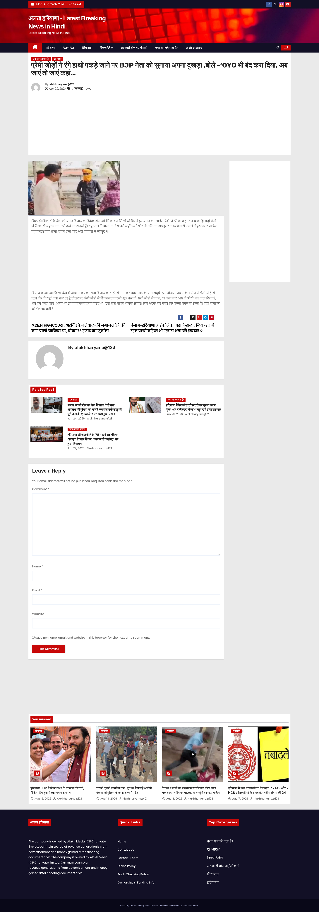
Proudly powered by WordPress (139, 905)
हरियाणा (50, 48)
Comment (40, 489)
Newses (174, 905)
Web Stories (194, 48)
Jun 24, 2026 (76, 418)
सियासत (87, 48)
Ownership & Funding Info (136, 882)
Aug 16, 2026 (43, 798)
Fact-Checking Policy (133, 874)
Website (38, 614)
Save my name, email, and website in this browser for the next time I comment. (92, 637)
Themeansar (191, 905)
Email (37, 590)
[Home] (35, 48)
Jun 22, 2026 (76, 448)
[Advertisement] (142, 124)
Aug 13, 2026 (109, 798)
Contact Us (126, 849)
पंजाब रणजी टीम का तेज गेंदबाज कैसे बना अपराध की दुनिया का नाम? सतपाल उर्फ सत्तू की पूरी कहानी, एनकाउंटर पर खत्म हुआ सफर (95, 409)
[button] (278, 47)
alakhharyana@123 (61, 84)
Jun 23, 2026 (174, 414)
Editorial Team (128, 858)
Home (122, 841)
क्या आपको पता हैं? (166, 48)
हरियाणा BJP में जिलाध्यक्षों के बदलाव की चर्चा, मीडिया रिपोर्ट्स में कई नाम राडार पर (57, 790)
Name (37, 566)
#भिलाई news (81, 89)
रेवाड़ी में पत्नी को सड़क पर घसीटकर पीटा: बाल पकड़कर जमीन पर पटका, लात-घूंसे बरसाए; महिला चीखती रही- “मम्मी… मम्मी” (191, 792)
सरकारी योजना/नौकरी (134, 48)
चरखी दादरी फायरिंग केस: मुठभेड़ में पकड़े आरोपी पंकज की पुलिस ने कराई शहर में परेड (124, 790)
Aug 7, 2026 (240, 798)
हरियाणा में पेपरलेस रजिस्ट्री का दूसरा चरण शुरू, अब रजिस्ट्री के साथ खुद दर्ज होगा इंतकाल (193, 407)
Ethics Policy (127, 866)
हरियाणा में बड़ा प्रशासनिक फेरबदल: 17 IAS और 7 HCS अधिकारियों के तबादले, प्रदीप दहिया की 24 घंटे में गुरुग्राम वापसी (258, 792)
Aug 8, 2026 (174, 798)
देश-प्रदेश (68, 48)
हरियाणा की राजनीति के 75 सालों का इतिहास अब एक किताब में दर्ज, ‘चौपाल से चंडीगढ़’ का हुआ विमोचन (93, 439)
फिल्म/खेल (106, 48)
